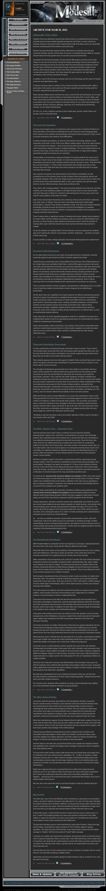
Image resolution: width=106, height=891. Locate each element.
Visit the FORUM (18, 49)
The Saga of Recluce (14, 81)
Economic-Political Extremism (46, 251)
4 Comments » (66, 421)
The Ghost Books (12, 78)
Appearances (18, 25)
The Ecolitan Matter (13, 72)
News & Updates (75, 883)
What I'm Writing (18, 34)
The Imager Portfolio (14, 65)
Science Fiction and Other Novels (15, 91)
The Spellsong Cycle (14, 84)
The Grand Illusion (13, 62)
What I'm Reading (18, 29)
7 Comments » (66, 337)
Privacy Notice (94, 886)
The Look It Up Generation (44, 125)
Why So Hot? (38, 795)
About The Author (54, 883)
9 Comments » (66, 118)
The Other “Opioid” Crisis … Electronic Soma (52, 429)
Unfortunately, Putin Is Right (45, 35)
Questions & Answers (96, 883)
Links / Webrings (18, 44)
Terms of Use (84, 886)
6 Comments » (66, 532)
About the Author (18, 39)
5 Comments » (66, 863)
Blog (82, 883)
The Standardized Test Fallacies (46, 540)
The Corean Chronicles (14, 69)
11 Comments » (67, 244)
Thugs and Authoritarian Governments (49, 344)
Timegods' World (12, 88)
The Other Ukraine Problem (44, 697)
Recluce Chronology (18, 54)
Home (7, 883)
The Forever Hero (13, 75)
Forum (87, 883)
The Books (18, 20)
